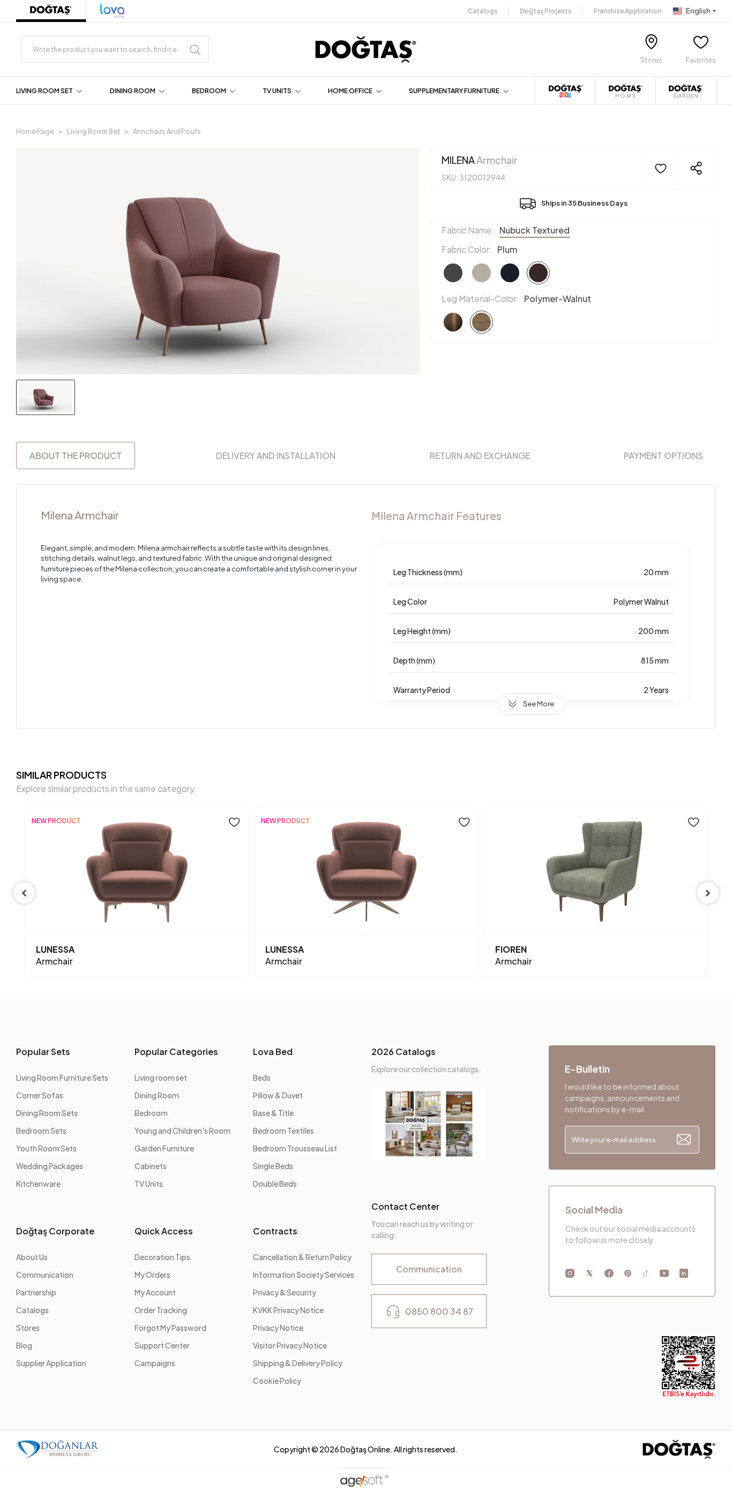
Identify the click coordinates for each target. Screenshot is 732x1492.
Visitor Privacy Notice (290, 1345)
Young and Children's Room (182, 1130)
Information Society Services (303, 1274)
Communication (44, 1274)
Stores (28, 1327)
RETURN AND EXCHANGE (480, 455)
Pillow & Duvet (278, 1095)
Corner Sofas (39, 1095)
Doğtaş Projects (546, 11)
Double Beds (275, 1183)
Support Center (162, 1345)
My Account (155, 1292)
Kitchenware (38, 1183)
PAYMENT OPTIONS (663, 455)
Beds (262, 1077)
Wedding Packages (49, 1166)
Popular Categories (176, 1051)
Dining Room (157, 1095)
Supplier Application (51, 1363)
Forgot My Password (170, 1327)
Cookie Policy (277, 1380)
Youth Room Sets (46, 1148)
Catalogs (483, 11)
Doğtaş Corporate (55, 1231)
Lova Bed (273, 1051)
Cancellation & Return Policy (302, 1257)
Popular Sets (43, 1051)
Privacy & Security (284, 1292)
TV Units (149, 1183)
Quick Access (164, 1231)
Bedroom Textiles (283, 1130)
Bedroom (151, 1113)
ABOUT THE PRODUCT (75, 455)
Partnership (36, 1292)
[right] (708, 893)
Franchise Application (628, 11)
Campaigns (155, 1363)
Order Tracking (161, 1310)
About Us (32, 1257)
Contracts (275, 1231)
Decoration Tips (162, 1257)
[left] (24, 893)
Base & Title (273, 1113)
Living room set (161, 1077)
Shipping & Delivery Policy (297, 1363)
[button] (51, 91)
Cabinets (151, 1166)
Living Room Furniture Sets (62, 1077)
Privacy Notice (278, 1327)
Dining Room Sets (47, 1113)
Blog (24, 1345)
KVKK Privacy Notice (288, 1310)
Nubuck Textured (534, 230)
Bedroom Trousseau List (295, 1148)
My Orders (152, 1274)
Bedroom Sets (41, 1130)
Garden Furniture (164, 1148)
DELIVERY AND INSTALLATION (275, 455)
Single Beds (273, 1166)
